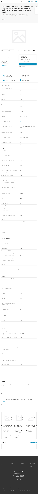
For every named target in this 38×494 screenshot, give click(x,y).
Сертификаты (23, 462)
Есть (21, 172)
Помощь (31, 458)
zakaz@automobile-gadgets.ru (19, 473)
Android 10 (22, 101)
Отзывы (12, 463)
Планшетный (22, 96)
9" (11, 63)
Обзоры (31, 466)
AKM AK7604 (22, 245)
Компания (13, 458)
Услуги (3, 462)
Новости (12, 462)
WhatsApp (20, 480)
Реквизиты (22, 463)
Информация (24, 458)
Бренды (3, 464)
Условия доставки (33, 462)
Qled (21, 114)
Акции (2, 460)
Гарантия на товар (33, 463)
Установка (22, 460)
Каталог (3, 458)
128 (11, 57)
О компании (13, 460)
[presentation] (1, 426)
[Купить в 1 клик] (11, 417)
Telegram (18, 480)
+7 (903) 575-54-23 (19, 471)
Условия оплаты (32, 460)
